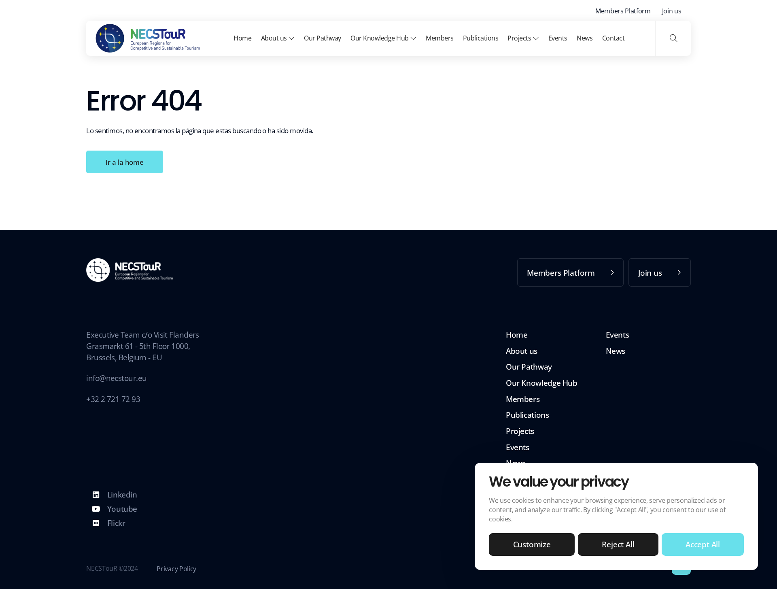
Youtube (121, 508)
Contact (613, 38)
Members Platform (623, 10)
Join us (671, 10)
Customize (532, 544)
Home (242, 38)
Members (440, 38)
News (584, 38)
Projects (520, 38)
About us (275, 38)
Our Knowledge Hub (380, 38)
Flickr (115, 522)
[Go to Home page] (148, 38)
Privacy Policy (176, 568)
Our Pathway (322, 38)
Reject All (618, 544)
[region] (616, 516)
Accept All (703, 544)
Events (557, 38)
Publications (480, 38)
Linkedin (121, 494)
